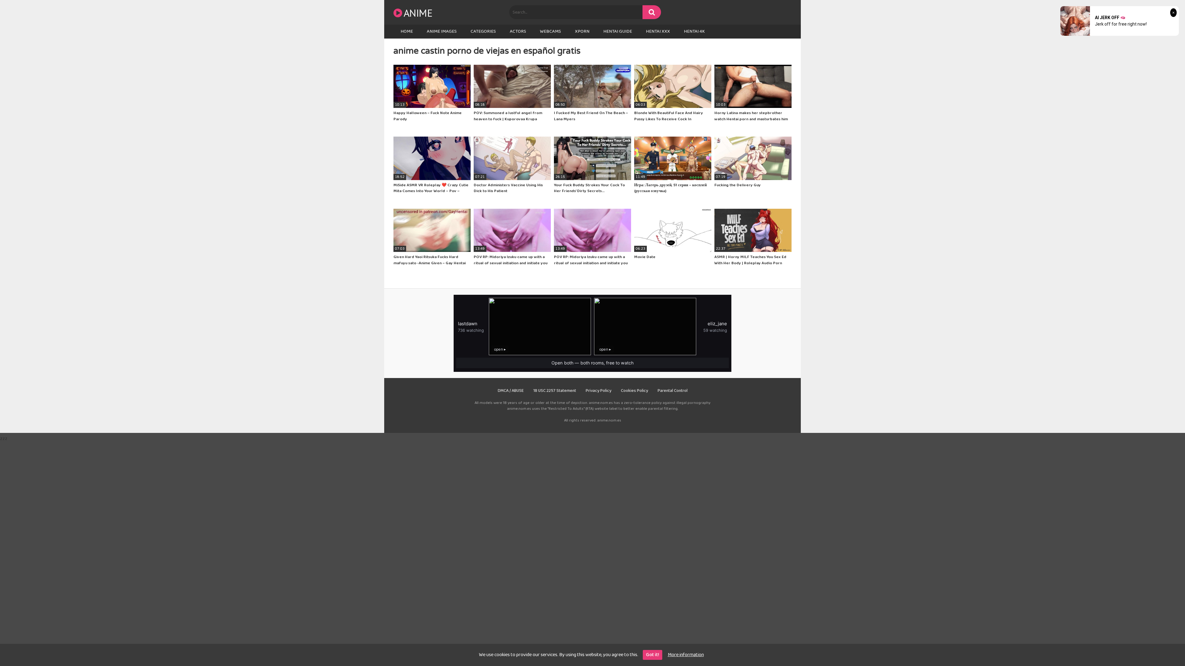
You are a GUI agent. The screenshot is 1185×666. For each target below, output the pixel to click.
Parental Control (673, 390)
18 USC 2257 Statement (554, 390)
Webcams (550, 31)
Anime (418, 12)
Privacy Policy (598, 390)
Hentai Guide (617, 31)
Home (407, 31)
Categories (483, 31)
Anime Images (442, 31)
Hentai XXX (658, 31)
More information (686, 655)
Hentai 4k (694, 31)
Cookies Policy (634, 390)
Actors (518, 31)
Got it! (652, 655)
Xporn (582, 31)
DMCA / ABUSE (511, 390)
